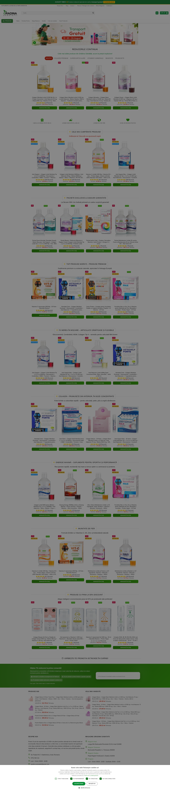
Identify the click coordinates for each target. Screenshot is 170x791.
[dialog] (85, 778)
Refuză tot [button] (92, 783)
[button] (85, 788)
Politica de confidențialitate (91, 775)
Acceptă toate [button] (78, 783)
